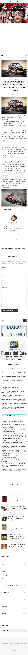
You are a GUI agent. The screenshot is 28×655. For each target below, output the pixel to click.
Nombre (4, 267)
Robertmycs (5, 455)
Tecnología (4, 613)
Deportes (3, 582)
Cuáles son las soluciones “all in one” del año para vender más (13, 456)
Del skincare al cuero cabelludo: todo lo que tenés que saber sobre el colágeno (13, 437)
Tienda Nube (5, 446)
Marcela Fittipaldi (7, 209)
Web (2, 281)
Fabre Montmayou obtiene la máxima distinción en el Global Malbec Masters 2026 (13, 369)
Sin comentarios (23, 209)
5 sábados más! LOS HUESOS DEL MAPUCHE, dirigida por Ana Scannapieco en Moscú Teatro (13, 465)
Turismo (3, 617)
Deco (2, 578)
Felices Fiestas (5, 592)
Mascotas (3, 596)
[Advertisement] (14, 38)
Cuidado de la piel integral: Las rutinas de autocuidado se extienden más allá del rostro (12, 381)
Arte (2, 564)
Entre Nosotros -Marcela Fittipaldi (10, 585)
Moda (2, 599)
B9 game (4, 459)
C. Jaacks (17, 645)
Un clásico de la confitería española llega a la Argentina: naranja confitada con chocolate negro (12, 409)
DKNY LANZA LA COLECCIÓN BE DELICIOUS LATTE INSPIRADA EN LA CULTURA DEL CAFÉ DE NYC (13, 386)
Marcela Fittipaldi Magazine (14, 10)
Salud (2, 610)
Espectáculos (4, 589)
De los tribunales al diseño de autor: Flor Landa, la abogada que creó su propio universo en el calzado (14, 426)
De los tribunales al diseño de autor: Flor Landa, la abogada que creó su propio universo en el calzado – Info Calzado (13, 422)
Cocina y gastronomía (6, 575)
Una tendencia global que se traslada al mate (13, 469)
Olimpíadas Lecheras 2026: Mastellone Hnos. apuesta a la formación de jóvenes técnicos (13, 452)
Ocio (2, 603)
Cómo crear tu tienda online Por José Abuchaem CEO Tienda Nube (13, 447)
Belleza (3, 571)
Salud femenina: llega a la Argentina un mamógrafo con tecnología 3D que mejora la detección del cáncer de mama (13, 442)
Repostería (4, 606)
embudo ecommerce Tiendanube (11, 469)
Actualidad (4, 561)
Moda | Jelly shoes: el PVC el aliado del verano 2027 (13, 403)
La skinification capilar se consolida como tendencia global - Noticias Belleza (12, 435)
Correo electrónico (6, 274)
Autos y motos (14, 79)
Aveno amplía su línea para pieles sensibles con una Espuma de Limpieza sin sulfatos (13, 400)
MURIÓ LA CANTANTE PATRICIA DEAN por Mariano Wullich (13, 430)
